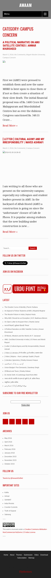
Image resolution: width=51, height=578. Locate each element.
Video (36, 555)
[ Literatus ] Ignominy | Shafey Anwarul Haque (21, 360)
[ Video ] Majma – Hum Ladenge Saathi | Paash (21, 356)
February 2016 (9, 449)
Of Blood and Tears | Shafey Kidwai (17, 371)
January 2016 (9, 453)
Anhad (6, 496)
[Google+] (18, 421)
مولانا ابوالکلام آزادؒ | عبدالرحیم (15, 386)
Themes (19, 555)
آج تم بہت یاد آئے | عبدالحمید (13, 364)
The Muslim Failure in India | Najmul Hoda (19, 314)
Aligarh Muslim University (35, 55)
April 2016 (8, 442)
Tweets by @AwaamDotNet (13, 478)
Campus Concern (9, 58)
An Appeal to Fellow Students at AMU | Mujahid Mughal (24, 311)
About (12, 555)
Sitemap (31, 558)
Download (44, 555)
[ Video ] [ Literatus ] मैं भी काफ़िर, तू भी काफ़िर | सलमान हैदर (23, 353)
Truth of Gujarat (10, 511)
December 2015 (10, 457)
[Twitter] (12, 421)
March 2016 (8, 446)
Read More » (10, 125)
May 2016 (8, 438)
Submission (28, 555)
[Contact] (31, 421)
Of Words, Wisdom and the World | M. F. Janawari (22, 336)
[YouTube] (25, 421)
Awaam (25, 5)
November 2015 (10, 460)
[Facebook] (5, 421)
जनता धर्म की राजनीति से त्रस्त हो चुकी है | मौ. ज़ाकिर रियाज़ (22, 378)
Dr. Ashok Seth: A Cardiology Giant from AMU (20, 375)
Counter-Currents (10, 507)
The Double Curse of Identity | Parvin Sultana (21, 307)
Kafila (6, 492)
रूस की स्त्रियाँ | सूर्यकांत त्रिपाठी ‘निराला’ (16, 325)
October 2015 (9, 464)
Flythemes (25, 571)
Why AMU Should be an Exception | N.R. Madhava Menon (25, 318)
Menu (7, 14)
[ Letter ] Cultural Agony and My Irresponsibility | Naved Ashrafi (23, 140)
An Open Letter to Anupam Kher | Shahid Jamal (21, 322)
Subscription (22, 558)
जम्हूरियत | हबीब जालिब (11, 382)
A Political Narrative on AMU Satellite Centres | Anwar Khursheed (21, 45)
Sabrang (7, 514)
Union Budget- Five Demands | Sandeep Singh (21, 367)
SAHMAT (7, 500)
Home (6, 555)
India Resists (9, 503)
